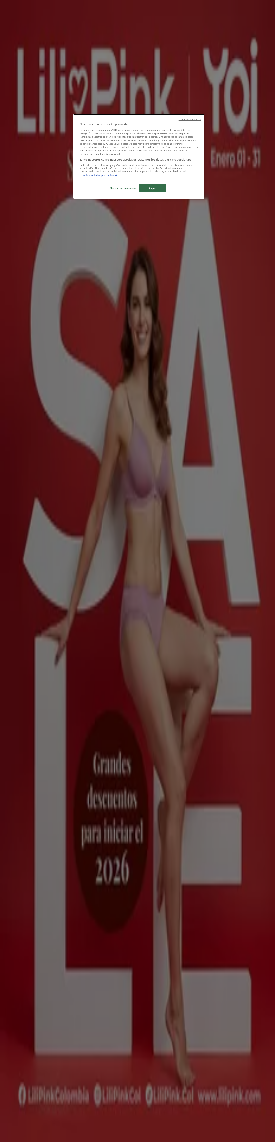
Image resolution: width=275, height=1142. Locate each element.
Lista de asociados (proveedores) (98, 175)
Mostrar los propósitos (123, 187)
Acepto (152, 188)
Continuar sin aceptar (190, 119)
